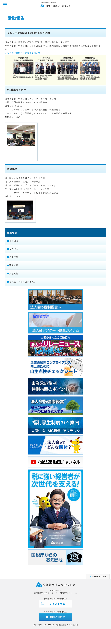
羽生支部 (13, 265)
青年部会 (13, 241)
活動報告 (12, 232)
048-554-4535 (57, 604)
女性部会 (13, 249)
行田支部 (13, 257)
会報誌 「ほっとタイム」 (22, 282)
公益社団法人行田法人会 (58, 6)
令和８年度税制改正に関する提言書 (22, 53)
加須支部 (13, 273)
